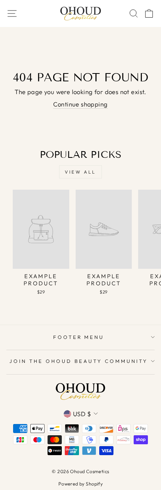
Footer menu (78, 337)
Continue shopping (80, 104)
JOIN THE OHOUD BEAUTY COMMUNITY (78, 361)
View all (80, 172)
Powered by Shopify (80, 484)
